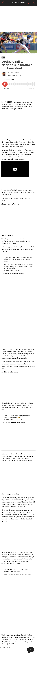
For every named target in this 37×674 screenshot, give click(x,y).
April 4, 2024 (27, 574)
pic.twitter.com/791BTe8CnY (12, 270)
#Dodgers (6, 266)
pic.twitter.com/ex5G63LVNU (13, 419)
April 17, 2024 (24, 273)
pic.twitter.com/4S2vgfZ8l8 (12, 571)
